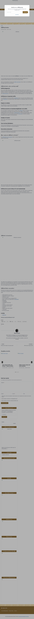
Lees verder (17, 14)
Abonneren (25, 12)
